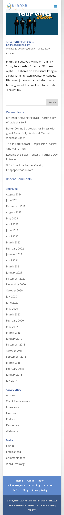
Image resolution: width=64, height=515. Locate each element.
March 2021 (13, 266)
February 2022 (15, 248)
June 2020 (12, 302)
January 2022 (14, 254)
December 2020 (15, 278)
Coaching (34, 485)
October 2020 (14, 290)
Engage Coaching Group (22, 48)
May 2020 (12, 308)
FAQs (16, 490)
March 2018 (13, 362)
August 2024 (13, 194)
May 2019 (12, 326)
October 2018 (14, 350)
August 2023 (13, 212)
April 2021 (12, 260)
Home (19, 480)
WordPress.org (15, 464)
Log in (10, 446)
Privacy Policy (39, 490)
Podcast (10, 53)
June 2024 (12, 200)
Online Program (16, 485)
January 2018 (14, 374)
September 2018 (16, 356)
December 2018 (15, 344)
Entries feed (13, 452)
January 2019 (14, 338)
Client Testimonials (18, 401)
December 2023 (15, 206)
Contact (48, 485)
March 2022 (13, 242)
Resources (12, 425)
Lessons (11, 413)
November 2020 (16, 284)
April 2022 (12, 236)
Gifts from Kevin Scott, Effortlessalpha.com (20, 43)
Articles (10, 395)
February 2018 (15, 368)
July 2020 (11, 296)
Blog (25, 490)
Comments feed (15, 458)
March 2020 (13, 314)
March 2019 (13, 332)
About (30, 480)
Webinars (12, 431)
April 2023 (12, 224)
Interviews (12, 407)
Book (41, 480)
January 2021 (14, 272)
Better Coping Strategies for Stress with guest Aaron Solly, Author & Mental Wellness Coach (30, 133)
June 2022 (12, 230)
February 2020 (15, 320)
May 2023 (12, 218)
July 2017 (11, 380)
